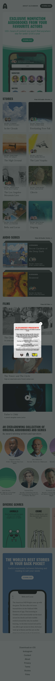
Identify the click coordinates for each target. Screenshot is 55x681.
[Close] (40, 323)
